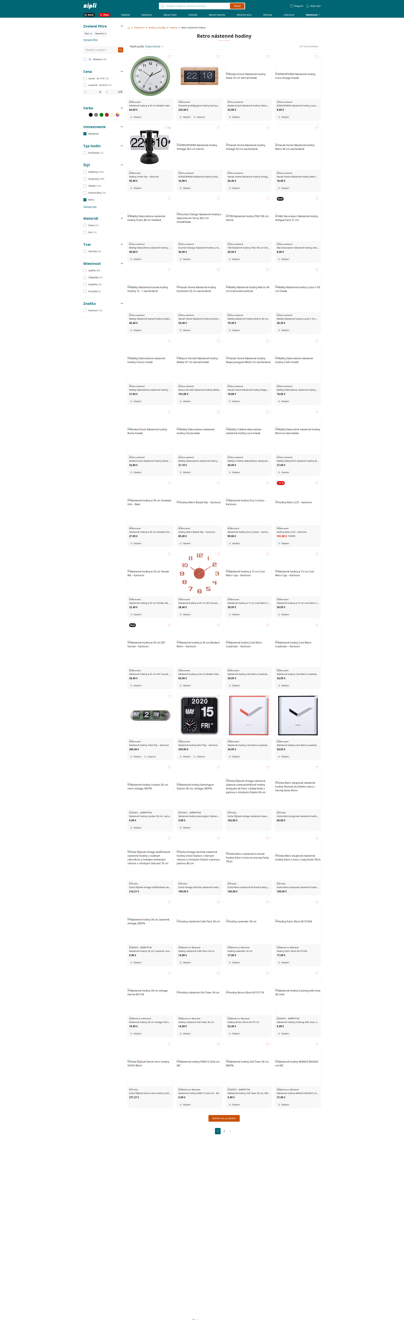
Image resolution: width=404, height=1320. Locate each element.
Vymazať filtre (90, 39)
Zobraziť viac (90, 206)
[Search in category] (120, 49)
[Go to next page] (230, 1131)
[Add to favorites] (169, 56)
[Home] (90, 6)
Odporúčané (152, 46)
